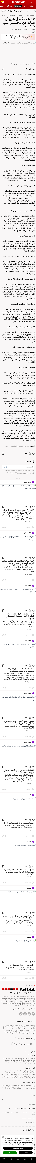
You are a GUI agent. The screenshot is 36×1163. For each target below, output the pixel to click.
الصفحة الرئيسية (31, 15)
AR (11, 989)
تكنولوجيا (21, 15)
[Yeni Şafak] (18, 2)
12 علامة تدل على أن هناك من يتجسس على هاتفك (3, 15)
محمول (6, 446)
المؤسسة (32, 1108)
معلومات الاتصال (20, 1108)
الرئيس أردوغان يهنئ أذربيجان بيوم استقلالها (16, 11)
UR (3, 989)
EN (14, 989)
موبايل (26, 446)
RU (6, 989)
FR (8, 989)
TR (16, 989)
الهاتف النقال (12, 15)
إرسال (5, 467)
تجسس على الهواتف (16, 446)
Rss (10, 1108)
